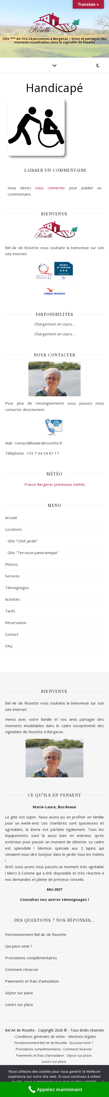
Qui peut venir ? (18, 946)
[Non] (102, 1081)
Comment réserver (22, 969)
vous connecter (50, 187)
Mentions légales (82, 1036)
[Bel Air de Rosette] (54, 23)
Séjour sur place (19, 992)
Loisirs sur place (19, 1004)
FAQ (8, 645)
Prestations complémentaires (31, 957)
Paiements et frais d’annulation (32, 981)
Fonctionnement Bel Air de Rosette (35, 934)
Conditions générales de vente (40, 1036)
